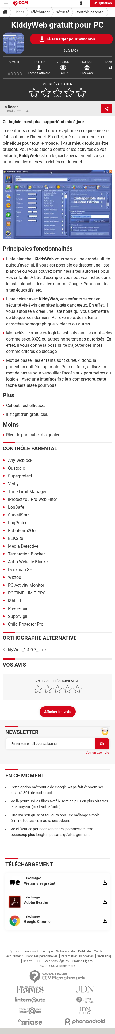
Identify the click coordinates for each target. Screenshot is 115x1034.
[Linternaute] (30, 1000)
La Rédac (10, 107)
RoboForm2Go (22, 530)
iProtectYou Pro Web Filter (32, 499)
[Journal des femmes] (30, 989)
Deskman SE (20, 569)
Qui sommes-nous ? (24, 951)
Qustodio (16, 468)
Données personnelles (41, 956)
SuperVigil (17, 616)
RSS (38, 961)
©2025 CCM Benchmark (57, 966)
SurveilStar (18, 515)
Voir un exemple (97, 753)
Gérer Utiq (104, 956)
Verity (13, 483)
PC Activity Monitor (26, 585)
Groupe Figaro (82, 961)
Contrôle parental (89, 12)
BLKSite (15, 538)
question (105, 3)
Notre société (65, 951)
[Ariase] (30, 1022)
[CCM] (20, 3)
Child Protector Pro (25, 624)
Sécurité (62, 12)
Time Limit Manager (27, 491)
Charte (27, 961)
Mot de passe (19, 360)
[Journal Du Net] (84, 989)
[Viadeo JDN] (84, 1010)
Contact (99, 951)
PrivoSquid (18, 608)
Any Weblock (20, 460)
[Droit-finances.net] (84, 1000)
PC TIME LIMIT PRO (27, 593)
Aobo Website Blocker (28, 561)
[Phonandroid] (84, 1021)
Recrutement (14, 956)
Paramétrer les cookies (77, 956)
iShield (14, 600)
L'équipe (47, 951)
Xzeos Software (39, 73)
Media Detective (23, 546)
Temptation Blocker (26, 554)
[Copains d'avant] (30, 1010)
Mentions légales (56, 961)
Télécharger (40, 12)
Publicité (84, 951)
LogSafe (16, 507)
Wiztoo (14, 577)
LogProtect (18, 522)
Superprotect (20, 476)
